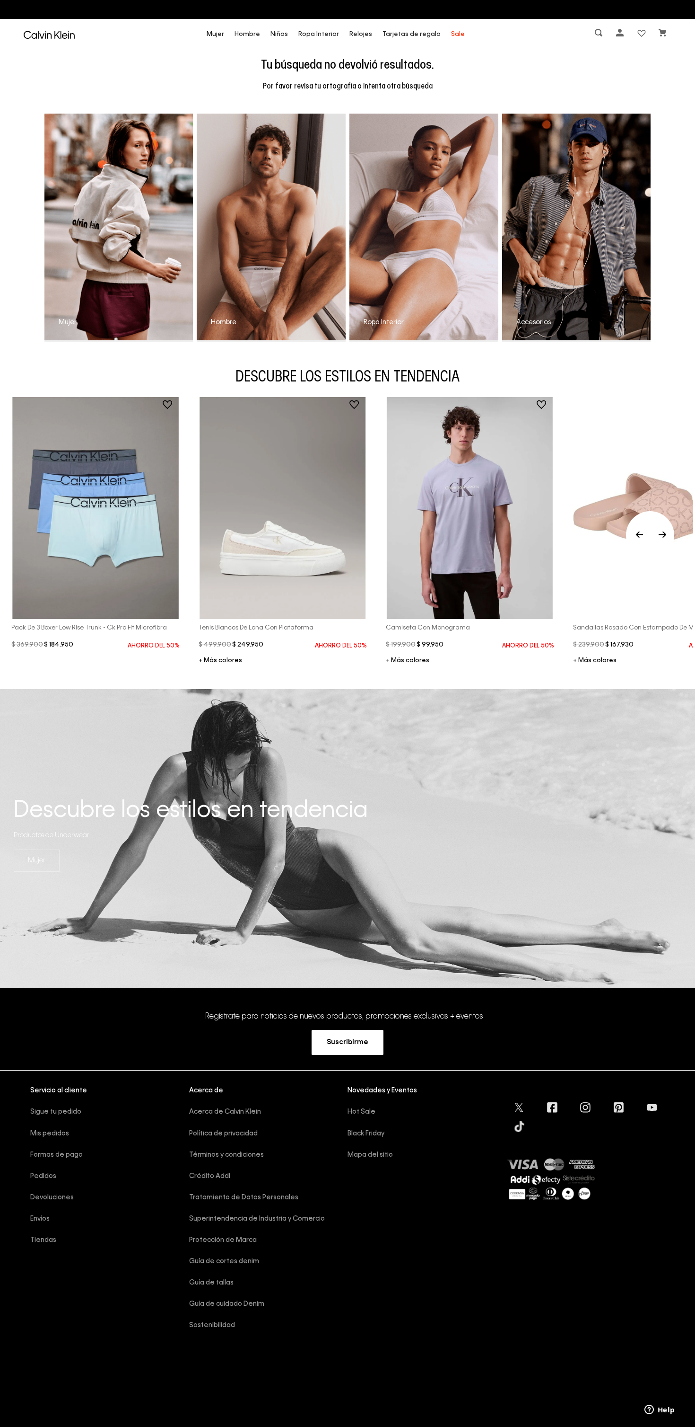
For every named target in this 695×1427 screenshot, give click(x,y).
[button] (599, 35)
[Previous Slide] (650, 535)
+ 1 (220, 661)
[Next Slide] (662, 535)
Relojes (360, 34)
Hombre (247, 34)
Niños (279, 34)
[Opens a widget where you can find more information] (660, 1410)
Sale (458, 34)
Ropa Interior (318, 34)
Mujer (215, 34)
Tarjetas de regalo (411, 34)
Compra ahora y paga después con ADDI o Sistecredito (347, 9)
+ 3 (595, 661)
